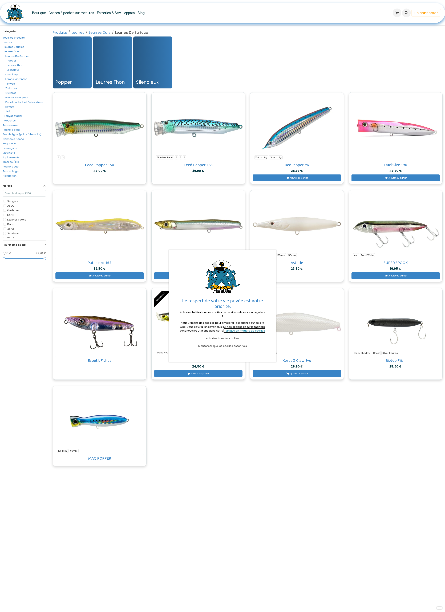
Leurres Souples (14, 47)
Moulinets (9, 153)
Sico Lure (13, 233)
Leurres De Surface (17, 56)
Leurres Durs (11, 51)
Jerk (8, 111)
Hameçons (10, 148)
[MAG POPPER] (99, 422)
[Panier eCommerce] (397, 13)
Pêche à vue (11, 166)
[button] (406, 13)
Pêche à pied (11, 130)
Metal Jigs (11, 74)
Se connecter (426, 12)
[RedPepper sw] (297, 128)
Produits (60, 32)
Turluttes (11, 88)
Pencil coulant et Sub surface (24, 102)
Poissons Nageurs (16, 97)
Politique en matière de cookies (244, 330)
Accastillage (11, 171)
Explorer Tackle (16, 219)
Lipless (9, 107)
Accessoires (10, 125)
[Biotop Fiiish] (395, 324)
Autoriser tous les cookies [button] (222, 338)
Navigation (10, 176)
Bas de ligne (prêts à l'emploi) (22, 134)
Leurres (7, 42)
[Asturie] (297, 226)
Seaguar (12, 201)
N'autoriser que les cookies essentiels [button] (222, 346)
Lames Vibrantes (16, 79)
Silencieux (13, 70)
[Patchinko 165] (99, 226)
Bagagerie (9, 143)
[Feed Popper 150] (99, 128)
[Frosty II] (198, 226)
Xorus (10, 229)
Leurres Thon (15, 65)
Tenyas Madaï (13, 116)
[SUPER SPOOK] (395, 226)
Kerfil (10, 215)
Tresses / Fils (11, 162)
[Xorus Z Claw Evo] (297, 324)
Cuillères (10, 93)
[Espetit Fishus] (99, 324)
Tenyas (10, 83)
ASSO (10, 206)
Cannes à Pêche (13, 139)
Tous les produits (14, 37)
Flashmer (13, 210)
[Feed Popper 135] (198, 128)
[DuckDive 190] (395, 128)
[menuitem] (39, 13)
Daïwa (11, 224)
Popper (11, 61)
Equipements (11, 157)
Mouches (10, 120)
